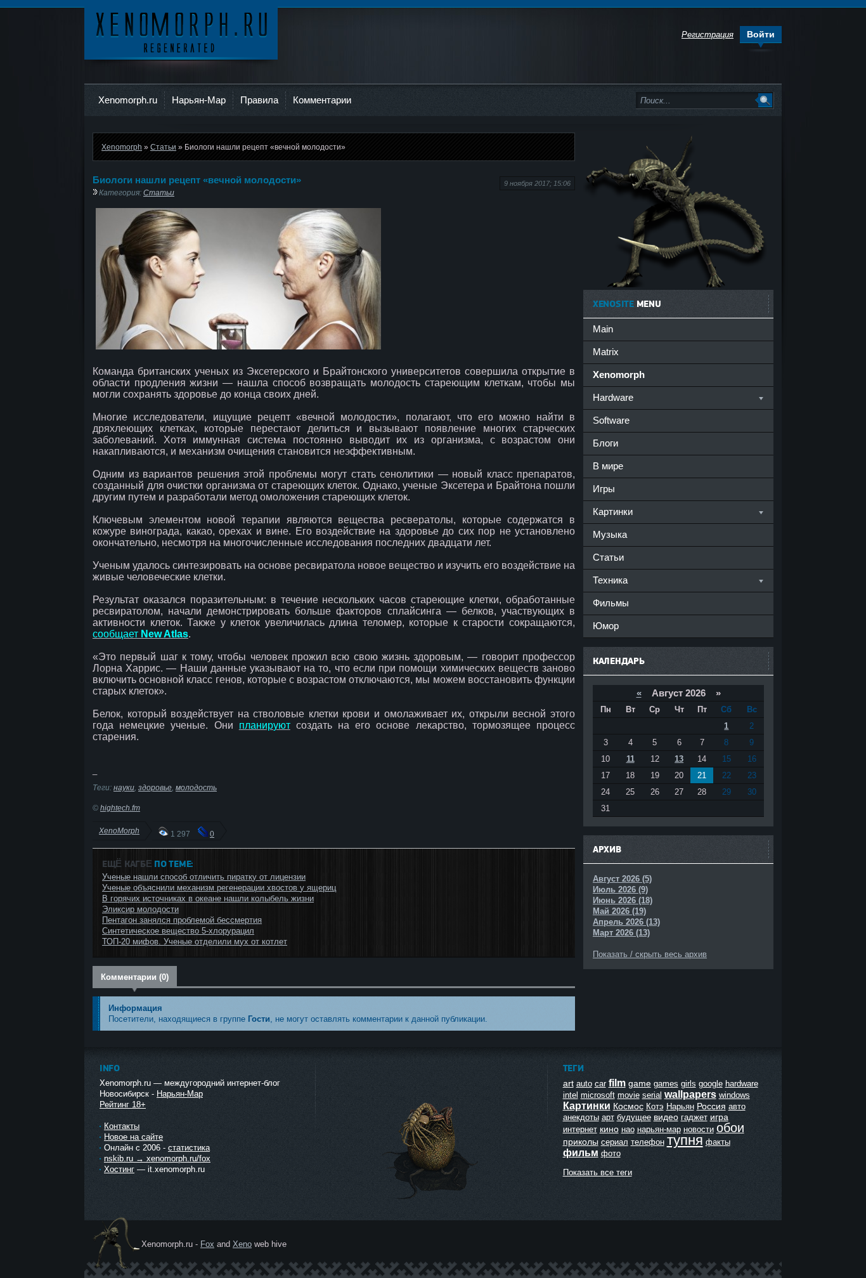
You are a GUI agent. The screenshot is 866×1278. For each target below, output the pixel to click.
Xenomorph (121, 147)
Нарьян (680, 1106)
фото (611, 1153)
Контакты (121, 1126)
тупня (685, 1140)
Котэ (655, 1106)
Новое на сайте (133, 1137)
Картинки (587, 1105)
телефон (647, 1142)
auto (584, 1083)
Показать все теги (597, 1172)
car (600, 1083)
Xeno (242, 1244)
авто (737, 1106)
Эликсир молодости (140, 909)
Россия (711, 1106)
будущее (634, 1117)
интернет (580, 1129)
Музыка (610, 534)
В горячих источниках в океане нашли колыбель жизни (208, 898)
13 (679, 759)
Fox (207, 1244)
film (617, 1083)
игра (719, 1117)
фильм (580, 1152)
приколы (580, 1142)
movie (628, 1095)
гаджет (694, 1117)
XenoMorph (119, 830)
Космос (628, 1106)
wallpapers (690, 1094)
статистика (189, 1147)
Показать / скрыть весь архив (650, 954)
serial (652, 1095)
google (711, 1083)
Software (611, 420)
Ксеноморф (181, 31)
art (568, 1083)
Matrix (606, 351)
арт (608, 1117)
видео (666, 1117)
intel (570, 1095)
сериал (614, 1142)
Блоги (605, 443)
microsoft (598, 1095)
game (639, 1083)
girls (688, 1083)
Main (603, 328)
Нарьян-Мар (199, 100)
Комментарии (322, 100)
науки (123, 787)
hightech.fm (120, 808)
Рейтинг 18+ (123, 1104)
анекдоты (581, 1117)
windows (734, 1095)
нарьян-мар (659, 1129)
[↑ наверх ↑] (431, 1199)
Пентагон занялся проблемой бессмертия (182, 920)
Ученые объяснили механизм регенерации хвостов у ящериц (219, 887)
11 (630, 759)
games (666, 1083)
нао (628, 1129)
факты (718, 1142)
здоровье (155, 787)
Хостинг (119, 1169)
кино (609, 1129)
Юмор (606, 625)
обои (730, 1128)
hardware (741, 1083)
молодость (196, 787)
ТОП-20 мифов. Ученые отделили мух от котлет (194, 941)
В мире (608, 465)
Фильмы (611, 602)
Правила (259, 100)
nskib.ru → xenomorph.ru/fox (157, 1158)
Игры (604, 488)
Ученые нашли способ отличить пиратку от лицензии (204, 877)
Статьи (163, 147)
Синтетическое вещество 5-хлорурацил (178, 931)
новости (698, 1129)
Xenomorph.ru (127, 100)
